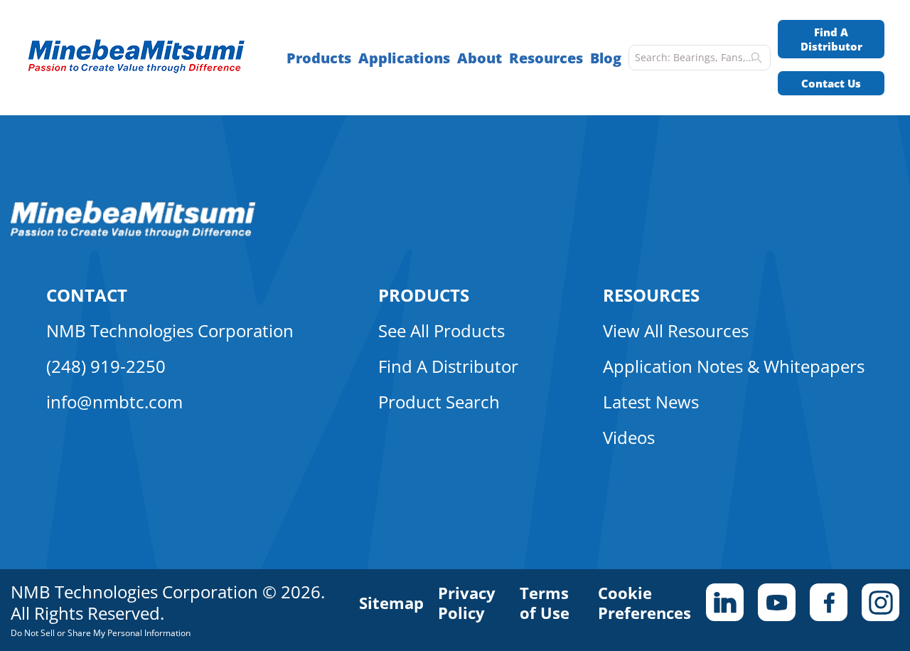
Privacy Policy (467, 603)
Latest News (651, 401)
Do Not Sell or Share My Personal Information (101, 633)
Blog (605, 58)
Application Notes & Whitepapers (733, 366)
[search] (756, 57)
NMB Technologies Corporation (170, 330)
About (479, 58)
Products (319, 58)
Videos (629, 437)
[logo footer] (133, 234)
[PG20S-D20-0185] (143, 58)
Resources (546, 58)
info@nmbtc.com (114, 401)
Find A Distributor (831, 39)
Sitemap (391, 603)
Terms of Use (544, 603)
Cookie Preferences (644, 603)
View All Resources (676, 330)
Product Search (439, 401)
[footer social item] (725, 602)
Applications (404, 58)
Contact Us (831, 83)
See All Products (441, 330)
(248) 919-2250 (106, 366)
